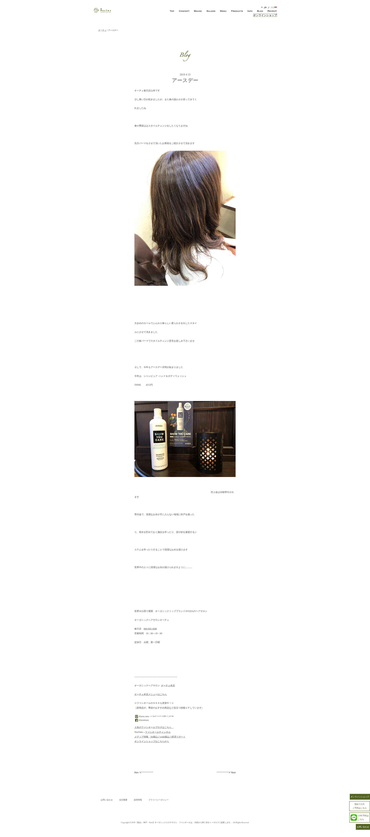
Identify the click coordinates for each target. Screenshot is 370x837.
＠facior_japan (144, 716)
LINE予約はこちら (363, 817)
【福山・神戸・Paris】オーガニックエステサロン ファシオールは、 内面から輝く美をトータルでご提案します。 (184, 822)
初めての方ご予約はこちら (360, 806)
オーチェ (102, 30)
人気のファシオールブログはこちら (154, 727)
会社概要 (123, 800)
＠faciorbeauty (144, 720)
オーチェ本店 (168, 685)
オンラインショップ (265, 15)
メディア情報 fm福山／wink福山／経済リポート (159, 737)
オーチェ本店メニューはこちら (150, 694)
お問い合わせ (107, 800)
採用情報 (138, 800)
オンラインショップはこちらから (151, 741)
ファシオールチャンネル (158, 732)
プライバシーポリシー (158, 800)
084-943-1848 (150, 629)
